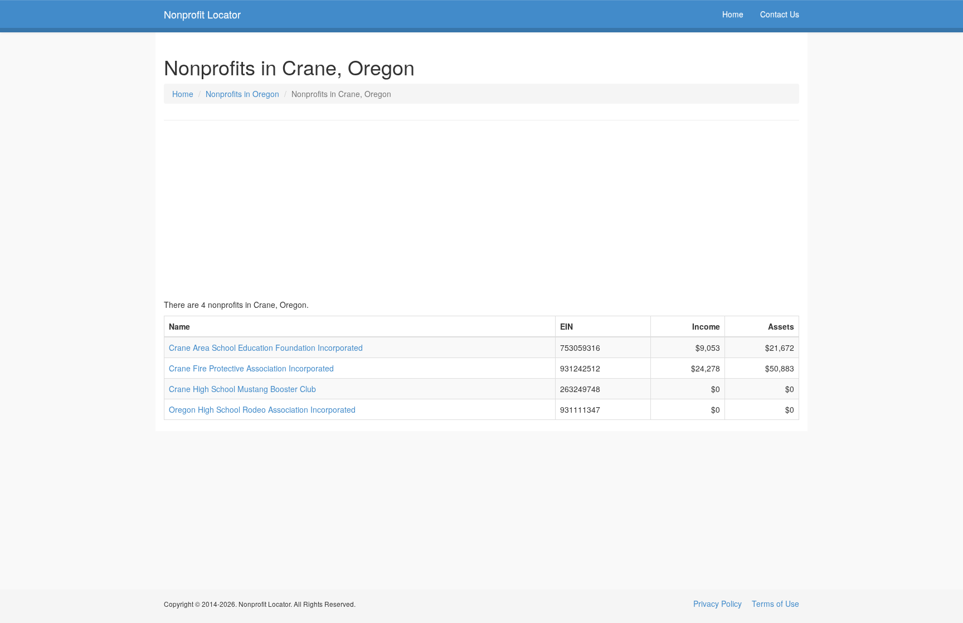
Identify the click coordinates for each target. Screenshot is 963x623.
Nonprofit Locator (202, 14)
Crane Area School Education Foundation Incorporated (266, 347)
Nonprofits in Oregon (242, 93)
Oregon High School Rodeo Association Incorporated (262, 409)
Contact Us (779, 14)
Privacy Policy (717, 603)
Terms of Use (775, 603)
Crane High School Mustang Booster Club (242, 388)
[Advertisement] (481, 210)
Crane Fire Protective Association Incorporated (251, 368)
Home (732, 14)
